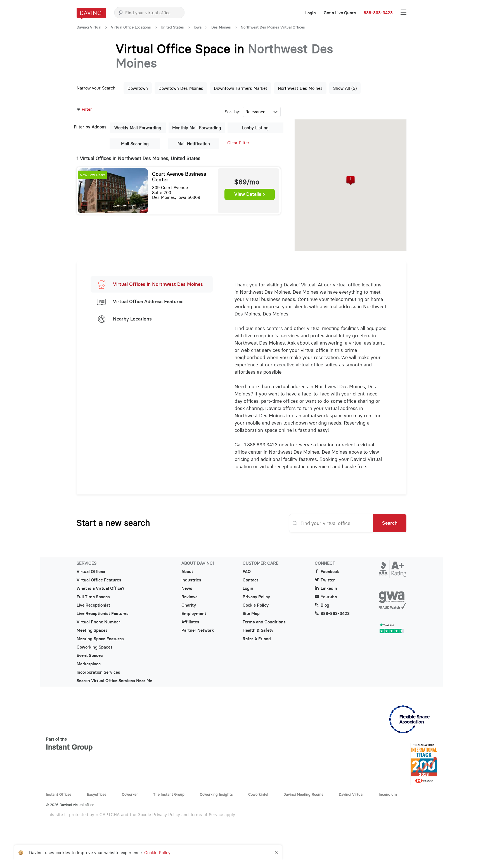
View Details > (249, 194)
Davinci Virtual (89, 27)
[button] (350, 180)
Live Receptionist (93, 605)
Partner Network (197, 630)
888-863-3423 (378, 13)
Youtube (329, 596)
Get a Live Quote (340, 13)
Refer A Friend (257, 638)
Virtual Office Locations (131, 27)
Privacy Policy (256, 596)
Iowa (198, 27)
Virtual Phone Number (98, 622)
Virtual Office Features (99, 580)
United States (172, 27)
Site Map (251, 613)
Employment (193, 613)
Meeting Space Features (100, 638)
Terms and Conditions (264, 622)
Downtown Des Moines (180, 88)
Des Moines (221, 27)
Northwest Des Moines (300, 88)
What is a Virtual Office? (100, 588)
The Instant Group (168, 794)
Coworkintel (258, 794)
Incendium (388, 794)
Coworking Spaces (95, 647)
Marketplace (89, 663)
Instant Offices (59, 794)
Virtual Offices (91, 571)
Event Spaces (90, 655)
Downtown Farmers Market (240, 88)
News (186, 588)
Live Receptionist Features (103, 613)
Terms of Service (206, 814)
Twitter (328, 580)
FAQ (247, 571)
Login (310, 13)
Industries (191, 580)
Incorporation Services (98, 672)
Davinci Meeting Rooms (303, 794)
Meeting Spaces (92, 630)
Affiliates (190, 622)
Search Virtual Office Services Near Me (114, 680)
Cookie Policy (256, 605)
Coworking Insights (216, 794)
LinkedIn (329, 588)
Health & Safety (258, 630)
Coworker (130, 794)
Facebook (330, 571)
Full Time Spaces (93, 596)
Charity (188, 605)
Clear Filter (238, 142)
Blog (325, 605)
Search (389, 523)
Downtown (137, 88)
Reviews (189, 596)
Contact (250, 580)
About (187, 571)
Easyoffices (96, 794)
